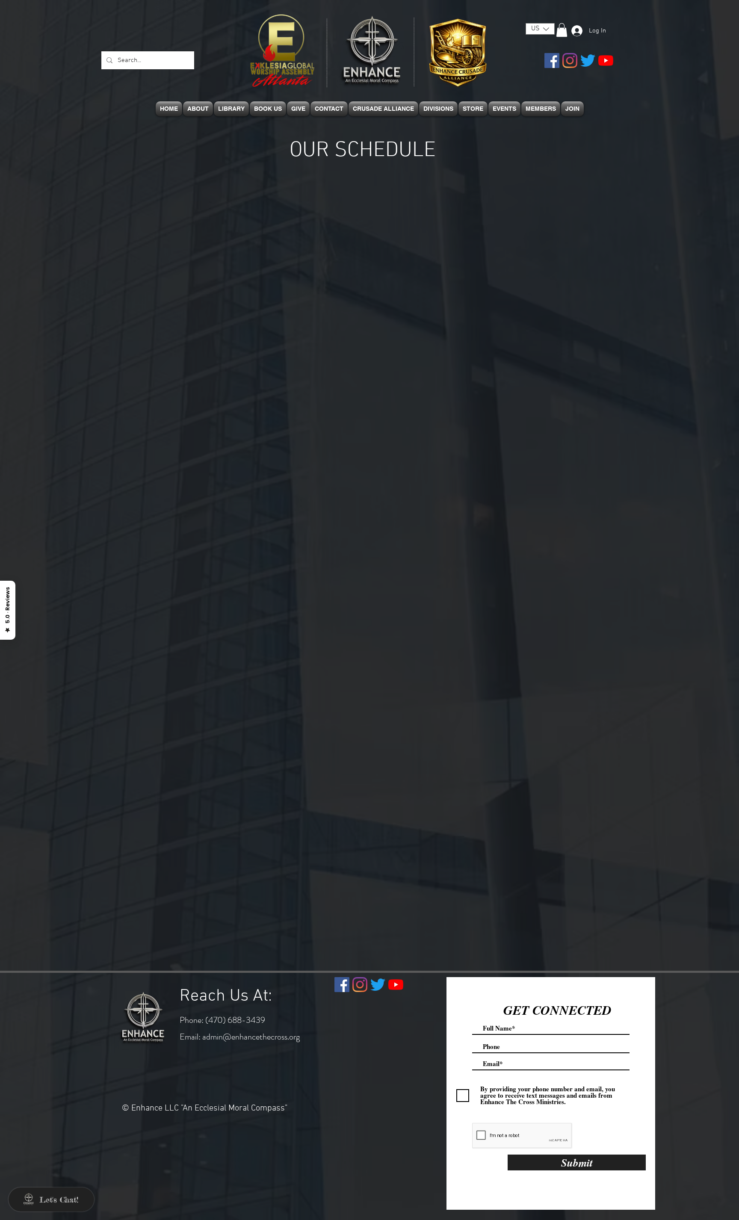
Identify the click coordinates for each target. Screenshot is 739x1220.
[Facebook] (551, 60)
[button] (538, 29)
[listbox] (540, 29)
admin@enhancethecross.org (251, 1037)
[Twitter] (587, 60)
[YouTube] (605, 60)
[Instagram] (569, 60)
